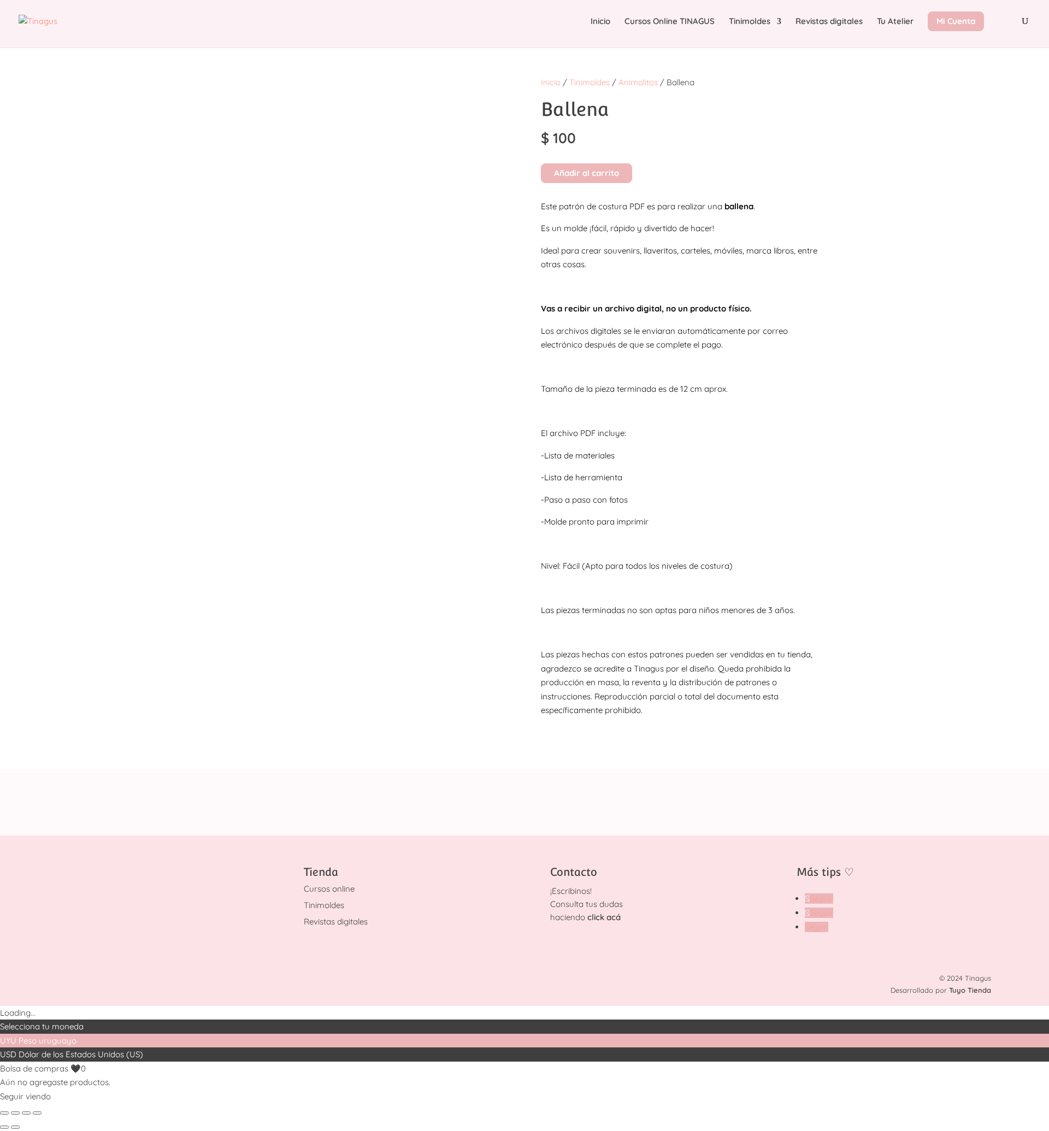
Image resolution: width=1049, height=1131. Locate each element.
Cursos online (329, 888)
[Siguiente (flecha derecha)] (15, 1127)
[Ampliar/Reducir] (4, 1113)
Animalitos (638, 82)
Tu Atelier (895, 21)
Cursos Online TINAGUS (669, 21)
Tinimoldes (749, 21)
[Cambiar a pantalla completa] (15, 1113)
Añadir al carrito (586, 173)
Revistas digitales (829, 21)
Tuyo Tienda (970, 990)
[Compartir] (26, 1113)
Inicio (600, 21)
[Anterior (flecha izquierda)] (4, 1127)
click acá (604, 917)
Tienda (321, 872)
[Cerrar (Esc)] (37, 1113)
